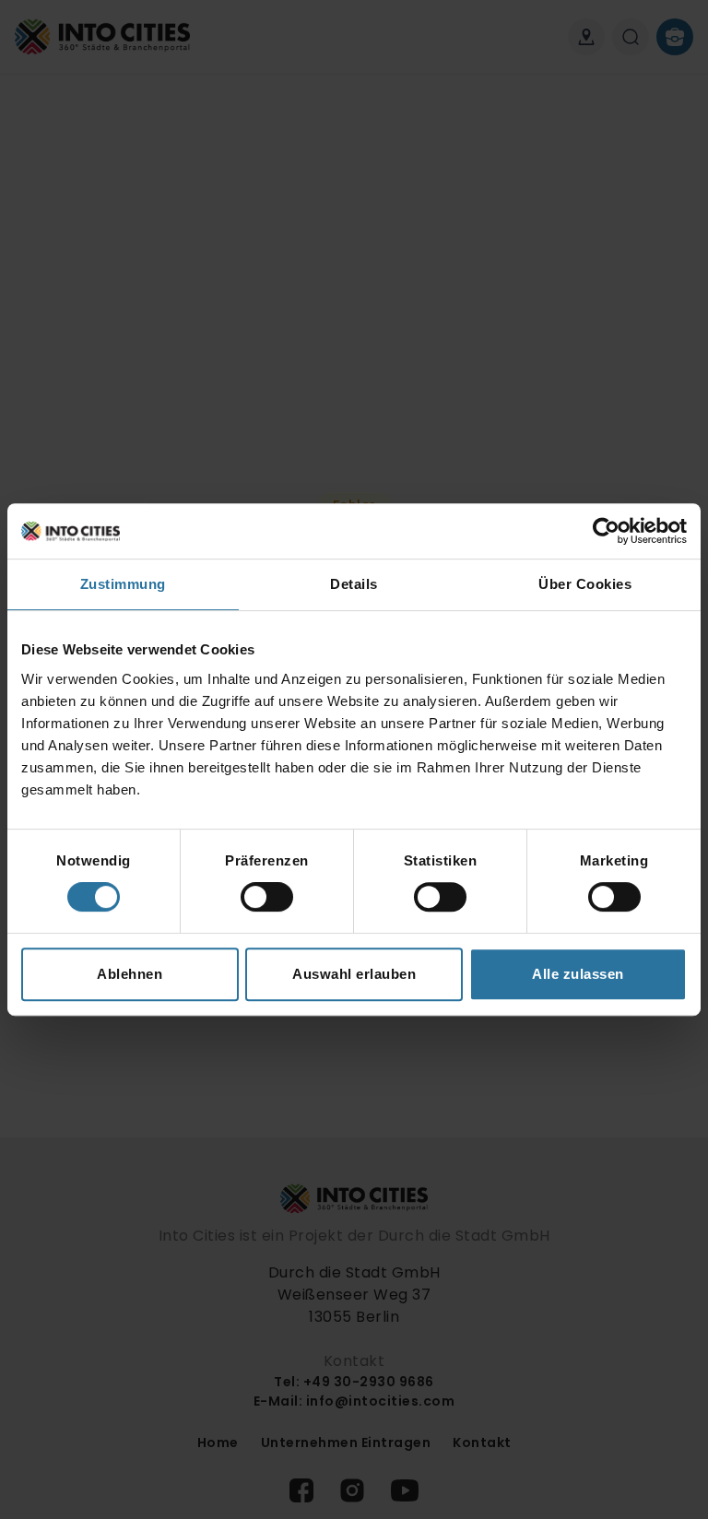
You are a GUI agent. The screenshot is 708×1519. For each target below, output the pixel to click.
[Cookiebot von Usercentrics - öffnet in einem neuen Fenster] (606, 531)
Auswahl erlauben (354, 974)
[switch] (267, 897)
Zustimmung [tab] (123, 584)
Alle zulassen (578, 974)
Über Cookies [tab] (584, 584)
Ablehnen (129, 974)
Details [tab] (354, 584)
